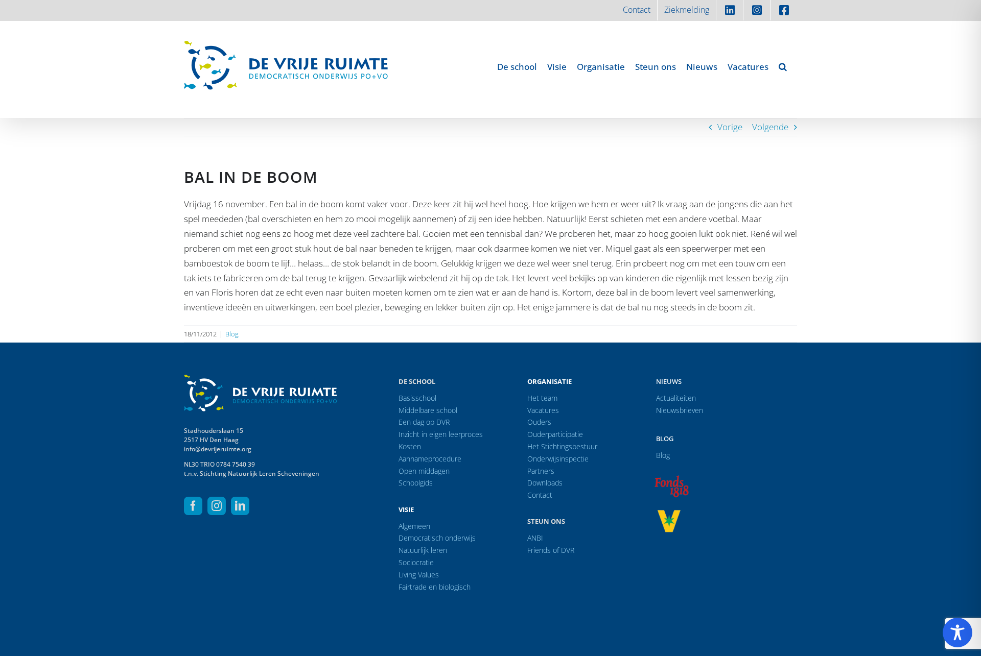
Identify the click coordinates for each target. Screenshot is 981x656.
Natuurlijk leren (423, 550)
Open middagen (424, 471)
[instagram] (216, 506)
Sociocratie (416, 562)
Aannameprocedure (430, 459)
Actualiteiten (676, 398)
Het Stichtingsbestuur (562, 446)
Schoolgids (416, 483)
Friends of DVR (550, 550)
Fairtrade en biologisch (435, 587)
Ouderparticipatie (555, 434)
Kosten (410, 446)
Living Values (419, 574)
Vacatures (543, 410)
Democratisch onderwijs (437, 538)
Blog (232, 333)
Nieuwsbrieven (679, 410)
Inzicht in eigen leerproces (441, 434)
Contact (539, 495)
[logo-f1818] (671, 478)
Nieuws (669, 381)
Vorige (729, 127)
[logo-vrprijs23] (669, 513)
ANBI (535, 538)
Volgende (770, 127)
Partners (540, 471)
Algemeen (414, 526)
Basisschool (417, 398)
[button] (783, 66)
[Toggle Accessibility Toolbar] (957, 632)
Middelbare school (428, 410)
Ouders (539, 422)
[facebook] (193, 506)
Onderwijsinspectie (558, 459)
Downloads (545, 483)
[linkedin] (240, 506)
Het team (542, 398)
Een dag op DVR (424, 422)
